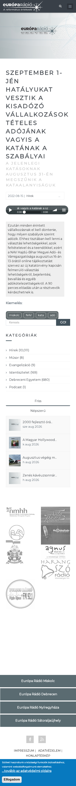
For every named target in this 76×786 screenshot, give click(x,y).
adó (52, 315)
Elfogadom (12, 779)
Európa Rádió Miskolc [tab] (38, 681)
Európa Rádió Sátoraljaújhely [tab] (38, 720)
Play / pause (10, 210)
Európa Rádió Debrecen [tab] (38, 694)
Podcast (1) (17, 387)
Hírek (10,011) (19, 350)
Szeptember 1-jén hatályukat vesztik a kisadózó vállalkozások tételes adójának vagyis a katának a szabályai (37, 114)
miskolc (14, 315)
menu (63, 210)
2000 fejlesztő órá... (37, 422)
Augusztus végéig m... (40, 457)
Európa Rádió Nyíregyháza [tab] (38, 707)
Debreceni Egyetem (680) (29, 380)
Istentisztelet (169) (23, 372)
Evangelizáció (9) (22, 365)
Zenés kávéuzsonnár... (40, 475)
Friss (38, 401)
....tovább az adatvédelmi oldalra (26, 771)
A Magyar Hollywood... (40, 440)
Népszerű (38, 411)
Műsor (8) (16, 358)
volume (54, 210)
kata (41, 315)
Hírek (30, 196)
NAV (29, 315)
